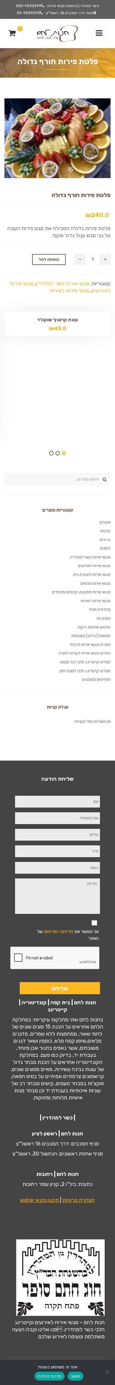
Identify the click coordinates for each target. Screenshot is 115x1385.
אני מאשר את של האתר (68, 935)
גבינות (105, 530)
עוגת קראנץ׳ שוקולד (57, 320)
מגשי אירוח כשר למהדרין (62, 283)
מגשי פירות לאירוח (69, 290)
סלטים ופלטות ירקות (94, 627)
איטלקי (105, 522)
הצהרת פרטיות (79, 1200)
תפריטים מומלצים (96, 679)
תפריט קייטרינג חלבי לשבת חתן (85, 670)
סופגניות (103, 618)
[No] (108, 1372)
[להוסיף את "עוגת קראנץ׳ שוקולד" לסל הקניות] (47, 329)
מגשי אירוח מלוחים (95, 583)
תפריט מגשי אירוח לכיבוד (90, 644)
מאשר (75, 1376)
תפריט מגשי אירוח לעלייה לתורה (85, 653)
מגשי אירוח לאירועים (94, 565)
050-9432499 (28, 6)
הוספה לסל (49, 259)
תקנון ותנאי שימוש (40, 1200)
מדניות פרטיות (49, 1376)
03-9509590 (28, 13)
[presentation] (55, 958)
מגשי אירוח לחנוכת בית (92, 574)
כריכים (105, 539)
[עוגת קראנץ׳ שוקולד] (67, 329)
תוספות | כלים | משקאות (91, 635)
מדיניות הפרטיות (58, 931)
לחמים (105, 548)
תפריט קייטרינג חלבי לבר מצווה (85, 662)
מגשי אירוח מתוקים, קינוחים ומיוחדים (81, 592)
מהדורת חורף (100, 609)
